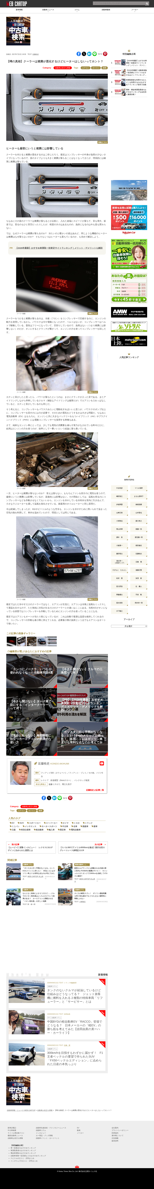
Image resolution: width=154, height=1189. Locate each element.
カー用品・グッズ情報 (44, 1135)
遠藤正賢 (139, 570)
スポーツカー (35, 823)
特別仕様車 (26, 830)
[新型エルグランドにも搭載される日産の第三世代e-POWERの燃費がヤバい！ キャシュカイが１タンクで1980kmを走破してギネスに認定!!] (65, 871)
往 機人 (139, 586)
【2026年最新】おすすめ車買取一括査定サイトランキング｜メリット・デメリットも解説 (59, 248)
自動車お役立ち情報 (62, 68)
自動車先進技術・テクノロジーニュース (51, 1128)
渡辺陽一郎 (139, 537)
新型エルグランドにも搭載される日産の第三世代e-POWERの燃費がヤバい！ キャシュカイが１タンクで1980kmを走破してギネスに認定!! (91, 872)
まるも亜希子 (138, 496)
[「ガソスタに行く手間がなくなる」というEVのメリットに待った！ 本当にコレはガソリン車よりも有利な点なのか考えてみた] (13, 871)
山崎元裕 (119, 513)
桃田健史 (139, 545)
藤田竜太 (119, 554)
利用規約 (115, 1133)
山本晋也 (139, 513)
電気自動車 (76, 830)
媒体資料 (115, 1141)
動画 (78, 1130)
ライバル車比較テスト (16, 1133)
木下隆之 (119, 611)
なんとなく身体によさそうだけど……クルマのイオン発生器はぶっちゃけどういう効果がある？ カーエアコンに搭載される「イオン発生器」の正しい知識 (39, 897)
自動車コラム (28, 864)
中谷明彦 (119, 488)
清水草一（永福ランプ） (119, 562)
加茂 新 (139, 578)
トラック (89, 823)
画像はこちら (102, 142)
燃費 (104, 68)
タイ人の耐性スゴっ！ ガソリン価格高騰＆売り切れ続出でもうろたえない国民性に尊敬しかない (90, 895)
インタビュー (41, 1133)
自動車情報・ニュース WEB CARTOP (21, 1110)
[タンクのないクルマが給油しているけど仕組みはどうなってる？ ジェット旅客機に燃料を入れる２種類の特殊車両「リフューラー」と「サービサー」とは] (27, 991)
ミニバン (15, 826)
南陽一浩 (139, 529)
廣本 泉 (119, 537)
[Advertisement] (57, 942)
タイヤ (66, 823)
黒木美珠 (119, 603)
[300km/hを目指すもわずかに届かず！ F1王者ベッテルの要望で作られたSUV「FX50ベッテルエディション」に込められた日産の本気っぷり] (27, 1053)
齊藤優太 (119, 595)
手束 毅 (139, 595)
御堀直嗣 (139, 504)
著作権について (117, 1135)
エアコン (85, 68)
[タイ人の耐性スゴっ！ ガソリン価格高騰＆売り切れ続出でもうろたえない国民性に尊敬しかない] (65, 896)
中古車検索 (12, 1130)
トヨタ (77, 823)
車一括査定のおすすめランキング (23, 1148)
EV (13, 823)
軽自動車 (40, 830)
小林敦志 (82, 902)
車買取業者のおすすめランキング (23, 1150)
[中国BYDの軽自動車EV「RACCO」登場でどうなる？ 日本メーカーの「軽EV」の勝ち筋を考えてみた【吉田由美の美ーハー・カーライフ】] (27, 1022)
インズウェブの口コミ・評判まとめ (24, 1161)
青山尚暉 (119, 529)
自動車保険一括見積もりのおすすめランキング (28, 1156)
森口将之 (139, 521)
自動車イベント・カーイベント (47, 1138)
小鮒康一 (119, 545)
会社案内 (115, 1128)
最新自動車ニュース (82, 864)
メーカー (80, 1133)
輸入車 (52, 830)
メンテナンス (30, 826)
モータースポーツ (49, 826)
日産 (14, 830)
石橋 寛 (67, 1045)
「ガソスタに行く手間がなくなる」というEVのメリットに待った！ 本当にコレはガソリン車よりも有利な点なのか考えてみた (39, 870)
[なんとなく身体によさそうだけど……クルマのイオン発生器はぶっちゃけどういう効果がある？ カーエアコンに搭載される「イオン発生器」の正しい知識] (13, 896)
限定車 (63, 830)
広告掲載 (115, 1138)
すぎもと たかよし (119, 570)
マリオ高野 (139, 488)
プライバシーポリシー (120, 1130)
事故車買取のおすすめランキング (23, 1153)
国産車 (85, 826)
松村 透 (119, 578)
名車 (75, 826)
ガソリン (96, 68)
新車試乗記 (12, 1128)
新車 (95, 826)
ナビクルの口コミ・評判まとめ (22, 1158)
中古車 (65, 826)
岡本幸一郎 (139, 603)
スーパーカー (52, 823)
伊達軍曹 (119, 504)
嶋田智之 (119, 496)
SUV (22, 823)
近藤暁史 (35, 54)
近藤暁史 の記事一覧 (95, 790)
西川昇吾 (119, 586)
